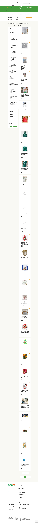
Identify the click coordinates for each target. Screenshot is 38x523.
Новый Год (15, 14)
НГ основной (20, 14)
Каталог (12, 14)
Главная (9, 14)
